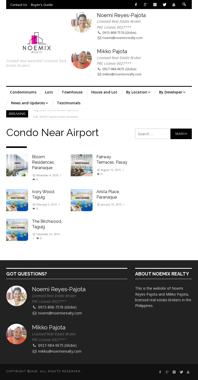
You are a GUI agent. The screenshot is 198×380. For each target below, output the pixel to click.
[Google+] (145, 4)
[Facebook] (136, 4)
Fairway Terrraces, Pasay (111, 159)
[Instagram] (155, 4)
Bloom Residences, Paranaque (43, 162)
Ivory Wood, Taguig (43, 194)
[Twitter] (164, 4)
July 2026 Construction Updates (55, 114)
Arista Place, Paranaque (108, 194)
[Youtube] (174, 4)
